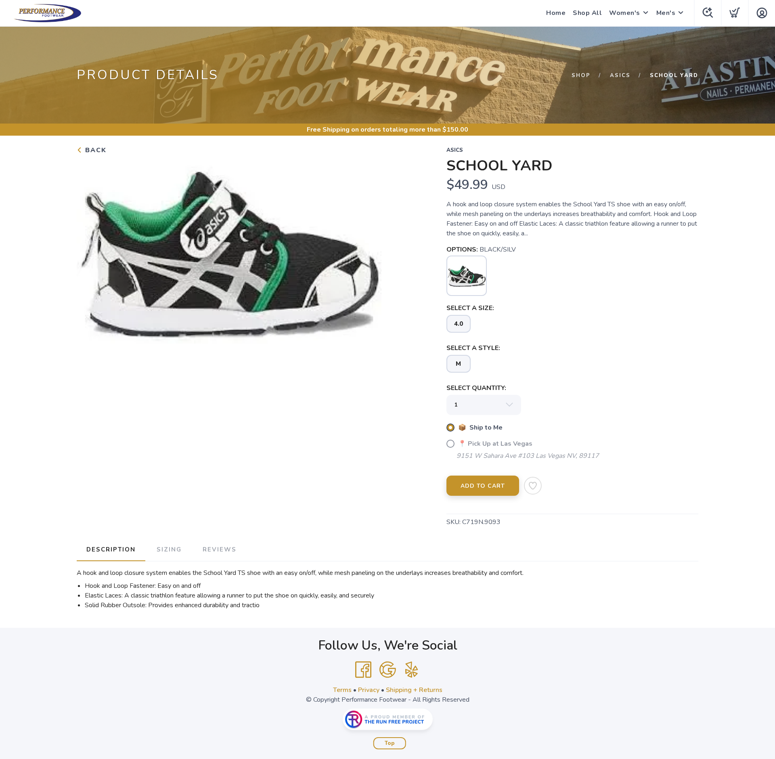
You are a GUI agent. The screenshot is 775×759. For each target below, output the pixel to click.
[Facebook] (363, 670)
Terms (342, 690)
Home (556, 12)
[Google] (387, 670)
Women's (624, 12)
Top (390, 743)
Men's (666, 12)
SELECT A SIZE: (470, 308)
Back (95, 150)
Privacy (368, 690)
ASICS (620, 75)
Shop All (587, 12)
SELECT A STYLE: (473, 348)
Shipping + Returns (414, 690)
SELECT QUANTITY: (476, 388)
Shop (581, 75)
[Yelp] (412, 670)
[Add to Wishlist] (533, 486)
